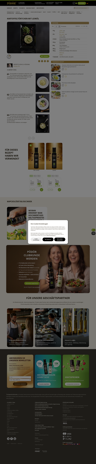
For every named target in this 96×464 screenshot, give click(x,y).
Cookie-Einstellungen (36, 239)
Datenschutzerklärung (51, 235)
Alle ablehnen (48, 239)
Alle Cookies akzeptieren (60, 239)
